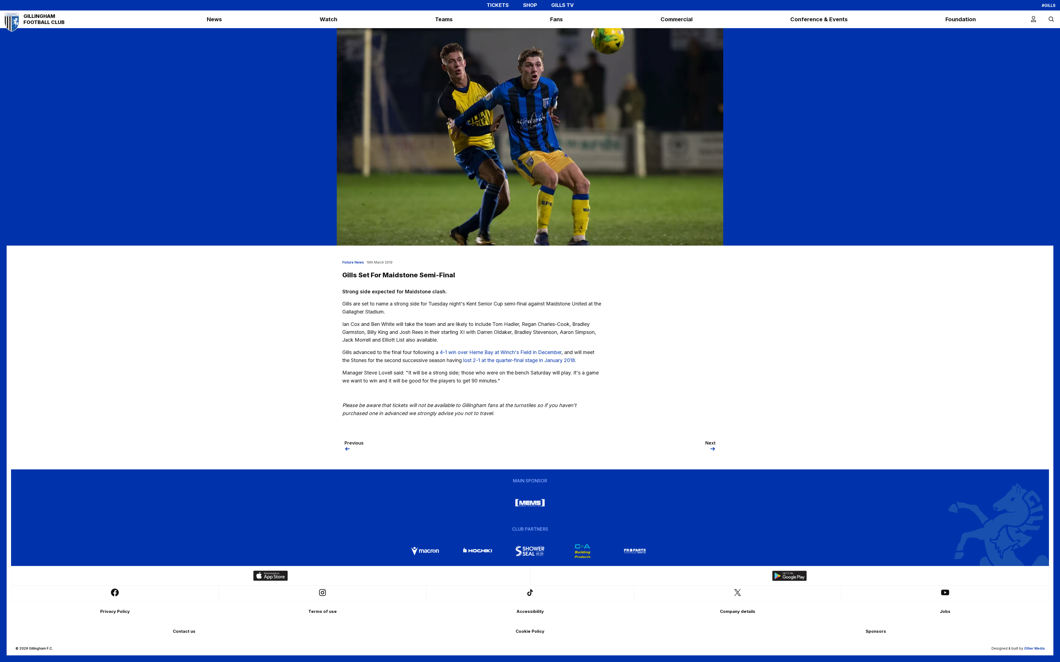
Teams (444, 19)
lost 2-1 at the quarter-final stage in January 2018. (519, 360)
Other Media (1034, 648)
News (214, 19)
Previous (354, 443)
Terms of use (322, 611)
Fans (556, 19)
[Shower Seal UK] (530, 551)
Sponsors (876, 631)
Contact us (184, 631)
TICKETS (498, 5)
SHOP (530, 5)
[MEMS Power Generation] (530, 502)
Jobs (945, 611)
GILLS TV (562, 5)
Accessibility (530, 611)
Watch (328, 19)
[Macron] (425, 551)
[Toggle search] (1051, 19)
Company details (737, 611)
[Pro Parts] (635, 551)
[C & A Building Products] (582, 551)
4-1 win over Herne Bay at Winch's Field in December (500, 352)
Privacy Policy (115, 611)
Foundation (960, 19)
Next (710, 443)
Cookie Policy (530, 631)
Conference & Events (819, 19)
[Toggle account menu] (1033, 19)
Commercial (677, 19)
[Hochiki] (477, 551)
